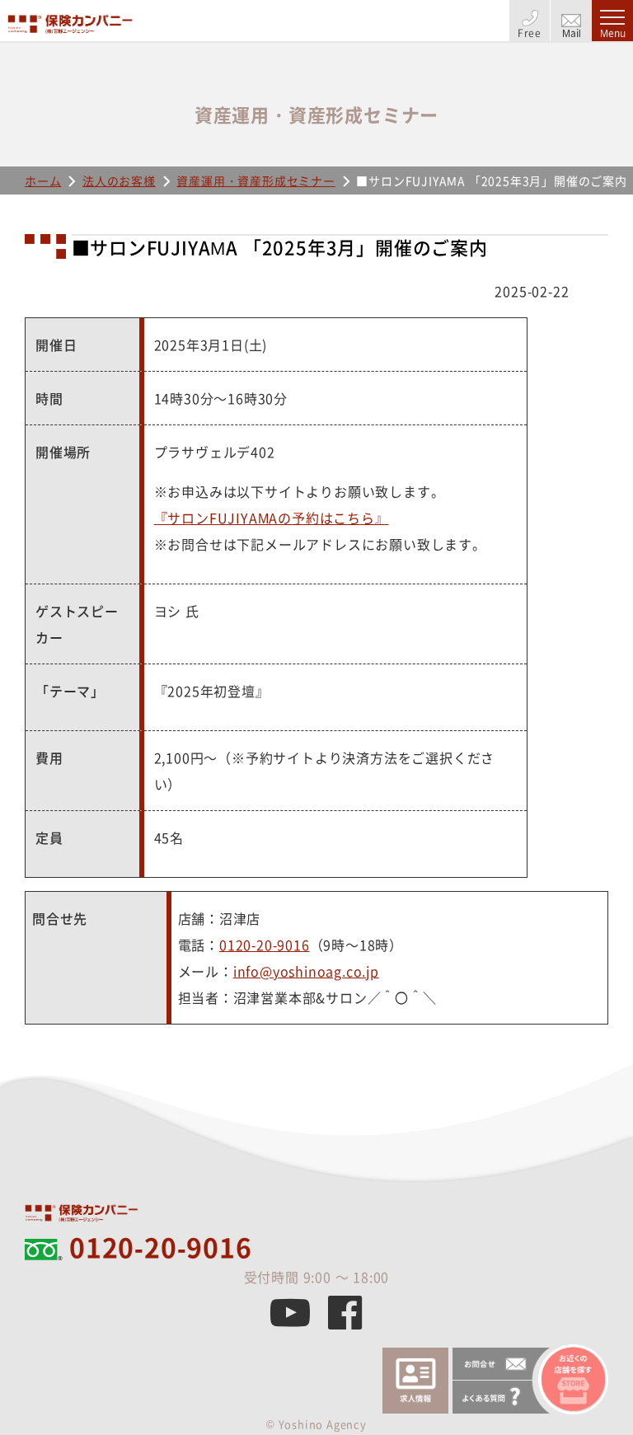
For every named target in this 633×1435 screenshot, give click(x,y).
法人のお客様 (119, 180)
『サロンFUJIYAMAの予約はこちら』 (271, 518)
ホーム (43, 180)
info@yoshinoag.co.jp (306, 971)
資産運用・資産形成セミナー (255, 180)
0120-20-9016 (264, 944)
